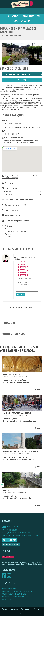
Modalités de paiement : (14, 200)
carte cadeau (12, 527)
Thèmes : (8, 226)
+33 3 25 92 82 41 (11, 134)
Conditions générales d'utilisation (17, 591)
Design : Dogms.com (10, 609)
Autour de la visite (22, 21)
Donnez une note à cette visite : (24, 258)
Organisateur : (10, 176)
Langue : (8, 210)
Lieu (6, 121)
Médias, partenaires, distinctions (16, 533)
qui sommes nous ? (9, 530)
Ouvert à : (8, 221)
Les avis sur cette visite (31, 16)
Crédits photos (8, 599)
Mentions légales (9, 588)
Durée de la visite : (12, 205)
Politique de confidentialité (14, 594)
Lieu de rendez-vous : (13, 138)
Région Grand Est (13, 35)
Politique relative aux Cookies (15, 597)
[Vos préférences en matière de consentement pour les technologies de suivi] (2, 485)
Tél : (6, 131)
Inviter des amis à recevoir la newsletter (20, 535)
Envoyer (20, 294)
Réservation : (10, 215)
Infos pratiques (12, 16)
